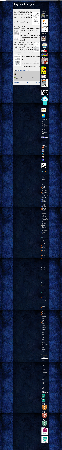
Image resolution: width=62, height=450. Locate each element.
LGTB (19, 70)
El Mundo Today (43, 351)
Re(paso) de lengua (24, 4)
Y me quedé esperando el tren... (45, 344)
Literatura (43, 182)
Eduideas (43, 245)
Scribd (44, 171)
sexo (29, 70)
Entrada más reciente (17, 82)
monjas (23, 70)
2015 (42, 382)
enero (43, 378)
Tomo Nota (43, 314)
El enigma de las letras (44, 250)
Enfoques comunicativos (44, 119)
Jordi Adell (43, 339)
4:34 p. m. (17, 78)
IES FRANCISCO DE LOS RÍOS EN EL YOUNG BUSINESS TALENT (45, 303)
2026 (42, 360)
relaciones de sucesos (26, 70)
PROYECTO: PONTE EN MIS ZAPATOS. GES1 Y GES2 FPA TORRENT (44, 256)
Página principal (43, 10)
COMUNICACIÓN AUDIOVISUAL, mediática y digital (45, 226)
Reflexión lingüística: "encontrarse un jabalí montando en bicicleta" (45, 238)
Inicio (27, 82)
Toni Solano (17, 76)
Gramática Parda (43, 267)
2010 (42, 386)
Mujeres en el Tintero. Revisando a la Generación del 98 (45, 273)
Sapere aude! (43, 312)
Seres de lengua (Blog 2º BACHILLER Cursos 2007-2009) (45, 128)
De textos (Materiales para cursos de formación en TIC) (44, 129)
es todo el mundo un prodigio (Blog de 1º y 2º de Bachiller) (44, 126)
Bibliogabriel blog (44, 206)
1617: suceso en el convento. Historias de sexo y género (22, 11)
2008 (42, 388)
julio (43, 370)
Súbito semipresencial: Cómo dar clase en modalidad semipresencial (44, 248)
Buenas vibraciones (44, 331)
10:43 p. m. (17, 74)
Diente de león (43, 237)
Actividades (43, 181)
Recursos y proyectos (44, 11)
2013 (42, 384)
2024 (42, 362)
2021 (42, 364)
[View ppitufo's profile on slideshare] (45, 171)
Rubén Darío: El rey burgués (44, 300)
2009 (42, 387)
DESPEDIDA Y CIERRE (44, 221)
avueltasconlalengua (44, 201)
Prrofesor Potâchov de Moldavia (45, 341)
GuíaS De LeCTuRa (44, 327)
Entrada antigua (37, 82)
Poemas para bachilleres (46, 153)
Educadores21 (43, 334)
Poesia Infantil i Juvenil (44, 307)
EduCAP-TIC (43, 243)
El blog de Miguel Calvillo (44, 247)
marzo (43, 376)
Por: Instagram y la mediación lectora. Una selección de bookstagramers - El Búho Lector (45, 219)
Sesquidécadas (43, 179)
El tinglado (43, 337)
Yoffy (42, 322)
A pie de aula (43, 187)
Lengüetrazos (43, 282)
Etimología (43, 347)
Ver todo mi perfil (43, 17)
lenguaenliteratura (44, 277)
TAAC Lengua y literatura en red (45, 120)
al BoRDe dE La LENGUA (44, 192)
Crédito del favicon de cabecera (18, 445)
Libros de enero (43, 325)
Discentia (43, 332)
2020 (42, 365)
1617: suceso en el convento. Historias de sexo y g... (45, 372)
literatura (21, 70)
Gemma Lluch (43, 265)
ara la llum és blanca (44, 288)
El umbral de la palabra (44, 255)
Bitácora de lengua (44, 208)
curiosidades (17, 70)
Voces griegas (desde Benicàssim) (44, 320)
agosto (43, 369)
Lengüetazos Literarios (44, 279)
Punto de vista (43, 342)
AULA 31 (43, 199)
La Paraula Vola (43, 269)
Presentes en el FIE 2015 (44, 261)
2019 (42, 379)
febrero (43, 377)
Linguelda (43, 289)
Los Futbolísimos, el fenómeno (45, 293)
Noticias (43, 184)
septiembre (44, 368)
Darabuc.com (43, 232)
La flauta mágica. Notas (44, 213)
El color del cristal (43, 336)
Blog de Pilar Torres (44, 209)
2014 (42, 383)
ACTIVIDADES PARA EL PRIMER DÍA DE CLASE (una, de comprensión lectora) (44, 281)
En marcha (46, 149)
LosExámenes (43, 349)
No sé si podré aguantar (46, 146)
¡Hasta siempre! (43, 318)
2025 (42, 361)
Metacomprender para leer (44, 297)
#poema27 (43, 177)
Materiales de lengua (44, 346)
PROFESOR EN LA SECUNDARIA (44, 310)
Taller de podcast (43, 131)
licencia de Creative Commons (44, 135)
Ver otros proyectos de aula (44, 132)
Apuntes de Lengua (44, 197)
